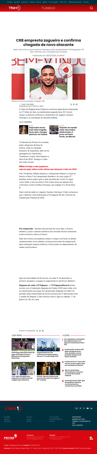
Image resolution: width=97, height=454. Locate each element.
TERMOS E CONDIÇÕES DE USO (81, 422)
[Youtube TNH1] (88, 408)
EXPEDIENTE (76, 417)
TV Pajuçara (53, 2)
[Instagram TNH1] (77, 408)
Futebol (48, 7)
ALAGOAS (7, 421)
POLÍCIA (29, 417)
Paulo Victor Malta (28, 104)
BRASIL (29, 421)
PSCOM (52, 421)
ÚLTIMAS (7, 417)
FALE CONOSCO (77, 425)
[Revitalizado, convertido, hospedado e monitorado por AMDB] (91, 438)
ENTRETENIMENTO (55, 419)
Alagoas (24, 2)
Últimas (10, 2)
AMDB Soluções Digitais (83, 448)
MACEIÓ (7, 419)
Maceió (17, 2)
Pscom (86, 2)
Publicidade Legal (75, 2)
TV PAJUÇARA (54, 417)
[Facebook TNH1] (80, 408)
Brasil (45, 2)
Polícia (32, 2)
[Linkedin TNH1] (91, 408)
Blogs (38, 2)
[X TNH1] (84, 408)
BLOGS (29, 419)
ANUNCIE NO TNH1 (78, 419)
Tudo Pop (63, 2)
